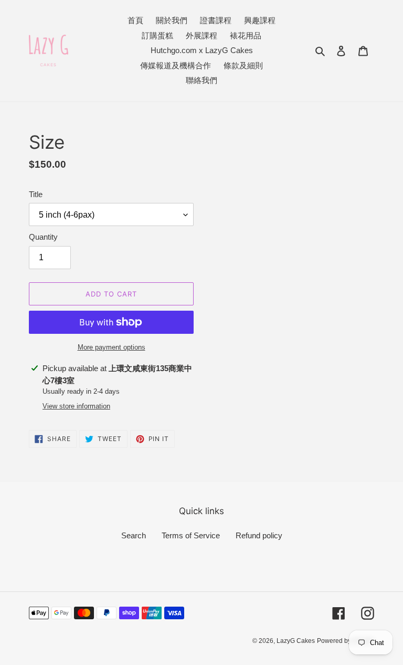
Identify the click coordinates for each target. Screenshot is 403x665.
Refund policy (259, 535)
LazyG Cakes (296, 640)
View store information (76, 406)
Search (133, 535)
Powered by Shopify (345, 640)
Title (36, 194)
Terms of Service (191, 535)
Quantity (43, 236)
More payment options (111, 347)
